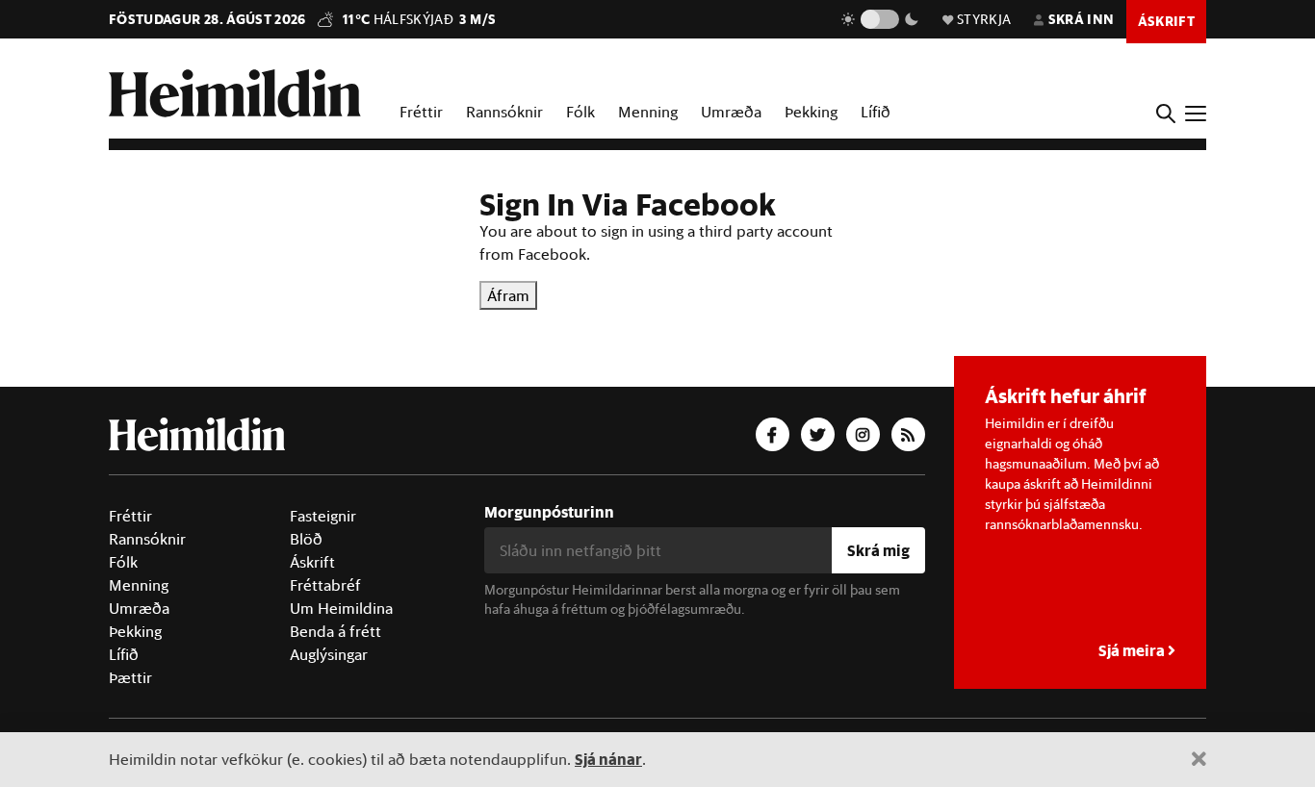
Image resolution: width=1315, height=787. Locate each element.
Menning (648, 111)
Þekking (811, 111)
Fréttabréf (325, 585)
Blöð (306, 538)
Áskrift (312, 561)
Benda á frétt (335, 631)
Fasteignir (323, 515)
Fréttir (421, 111)
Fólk (580, 111)
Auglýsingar (329, 654)
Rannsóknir (504, 111)
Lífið (875, 111)
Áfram (508, 295)
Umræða (731, 111)
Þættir (130, 677)
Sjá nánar (608, 759)
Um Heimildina (341, 608)
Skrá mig (878, 550)
